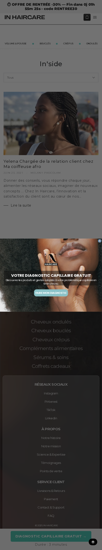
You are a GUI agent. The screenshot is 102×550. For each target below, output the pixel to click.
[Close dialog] (99, 241)
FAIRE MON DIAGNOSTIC (51, 292)
